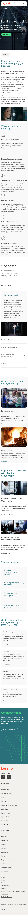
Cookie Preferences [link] (6, 897)
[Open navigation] (24, 3)
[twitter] (9, 777)
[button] (14, 114)
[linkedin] (3, 777)
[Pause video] (25, 47)
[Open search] (20, 3)
